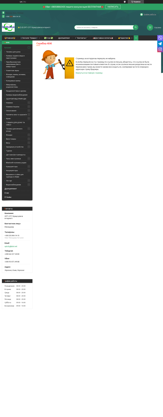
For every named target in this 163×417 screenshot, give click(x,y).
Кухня (8, 118)
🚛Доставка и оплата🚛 (103, 38)
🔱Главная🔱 (9, 38)
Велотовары (11, 139)
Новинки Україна (12, 107)
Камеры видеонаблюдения (16, 95)
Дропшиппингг (10, 189)
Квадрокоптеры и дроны (16, 91)
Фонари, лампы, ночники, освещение (16, 76)
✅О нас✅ (48, 38)
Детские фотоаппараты (15, 155)
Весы (8, 143)
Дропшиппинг (64, 38)
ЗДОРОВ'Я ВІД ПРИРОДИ (16, 99)
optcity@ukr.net (11, 246)
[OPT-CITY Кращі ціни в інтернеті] (8, 27)
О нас (6, 193)
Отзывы (7, 197)
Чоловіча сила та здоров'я (16, 114)
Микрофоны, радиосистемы (12, 86)
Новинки (9, 103)
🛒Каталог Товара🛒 (29, 38)
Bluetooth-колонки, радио (16, 162)
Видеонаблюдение (13, 185)
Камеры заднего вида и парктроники (15, 57)
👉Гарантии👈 (124, 38)
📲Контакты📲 (81, 38)
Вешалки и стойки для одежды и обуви (14, 176)
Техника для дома (13, 52)
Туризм (9, 151)
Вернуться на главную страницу (89, 73)
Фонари (9, 135)
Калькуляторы (12, 166)
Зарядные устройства (14, 147)
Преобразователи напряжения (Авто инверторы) (13, 64)
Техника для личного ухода (14, 130)
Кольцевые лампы (13, 81)
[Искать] (135, 27)
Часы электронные (13, 159)
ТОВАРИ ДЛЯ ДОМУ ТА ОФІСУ (15, 124)
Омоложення (11, 110)
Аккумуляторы (12, 170)
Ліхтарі (9, 181)
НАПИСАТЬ (113, 7)
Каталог (7, 48)
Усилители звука (12, 70)
